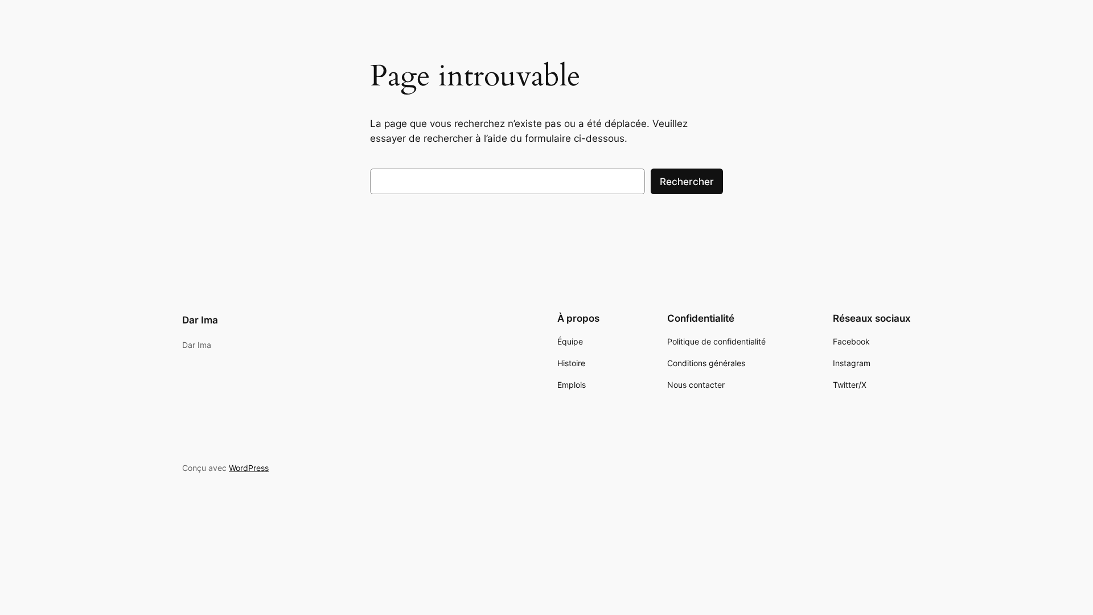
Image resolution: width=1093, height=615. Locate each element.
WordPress (249, 468)
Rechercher (687, 181)
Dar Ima (200, 320)
